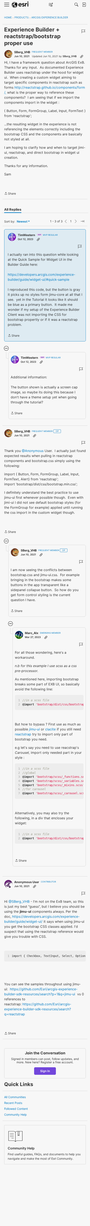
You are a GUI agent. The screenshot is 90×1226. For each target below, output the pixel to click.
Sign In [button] (45, 1071)
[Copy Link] (81, 56)
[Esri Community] (20, 4)
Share (10, 194)
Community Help (15, 1114)
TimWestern (26, 235)
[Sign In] (84, 4)
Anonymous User (26, 882)
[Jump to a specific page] (82, 221)
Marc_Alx (31, 633)
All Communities (15, 1097)
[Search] (76, 4)
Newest (22, 222)
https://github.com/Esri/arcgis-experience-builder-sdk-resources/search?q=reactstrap (37, 1009)
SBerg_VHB (22, 52)
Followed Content (16, 1108)
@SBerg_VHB (19, 901)
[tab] (13, 209)
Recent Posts (13, 1103)
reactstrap (23, 734)
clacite (50, 729)
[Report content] (83, 31)
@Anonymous (33, 451)
